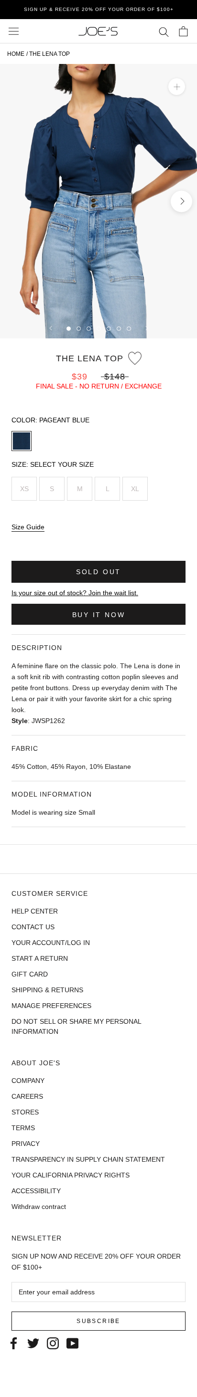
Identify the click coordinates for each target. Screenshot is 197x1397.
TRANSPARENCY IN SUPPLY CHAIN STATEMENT (88, 1159)
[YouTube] (72, 1343)
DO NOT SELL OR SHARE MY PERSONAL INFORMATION (76, 1026)
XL (135, 489)
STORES (25, 1112)
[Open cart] (183, 31)
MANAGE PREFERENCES (51, 1005)
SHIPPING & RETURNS (47, 990)
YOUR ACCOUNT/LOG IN (50, 942)
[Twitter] (33, 1343)
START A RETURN (39, 958)
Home (15, 54)
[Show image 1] (68, 328)
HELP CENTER (34, 911)
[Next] (146, 328)
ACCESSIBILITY (36, 1191)
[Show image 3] (89, 328)
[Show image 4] (99, 328)
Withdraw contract (38, 1206)
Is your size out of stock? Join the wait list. (74, 593)
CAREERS (27, 1096)
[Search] (164, 31)
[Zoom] (176, 86)
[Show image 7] (129, 328)
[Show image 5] (109, 328)
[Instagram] (53, 1343)
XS (24, 489)
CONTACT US (33, 927)
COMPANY (27, 1080)
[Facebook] (14, 1343)
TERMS (23, 1128)
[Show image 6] (119, 328)
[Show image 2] (79, 328)
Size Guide (27, 527)
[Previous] (50, 328)
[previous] (15, 201)
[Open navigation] (14, 31)
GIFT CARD (29, 974)
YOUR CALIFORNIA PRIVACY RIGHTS (70, 1175)
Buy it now (98, 615)
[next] (181, 201)
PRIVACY (25, 1143)
